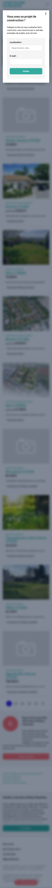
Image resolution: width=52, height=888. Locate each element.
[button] (46, 14)
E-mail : (13, 56)
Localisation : (16, 42)
